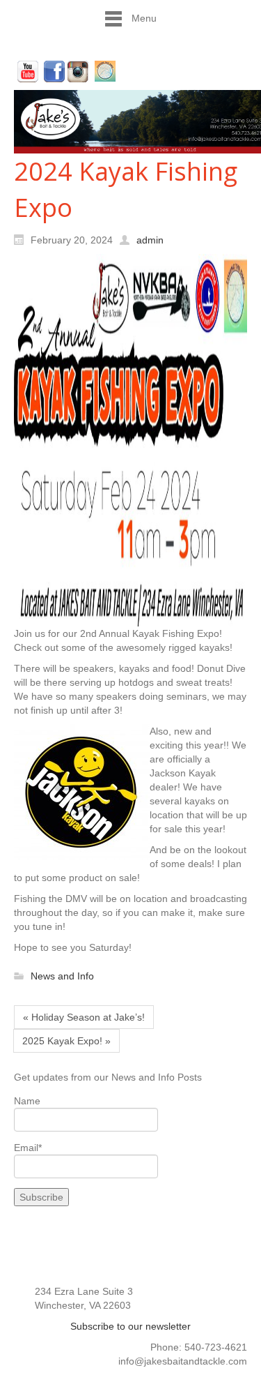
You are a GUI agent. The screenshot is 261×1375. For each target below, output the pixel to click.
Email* (28, 1147)
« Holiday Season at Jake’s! (84, 1017)
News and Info (62, 976)
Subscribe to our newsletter (130, 1326)
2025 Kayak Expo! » (66, 1040)
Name (27, 1100)
